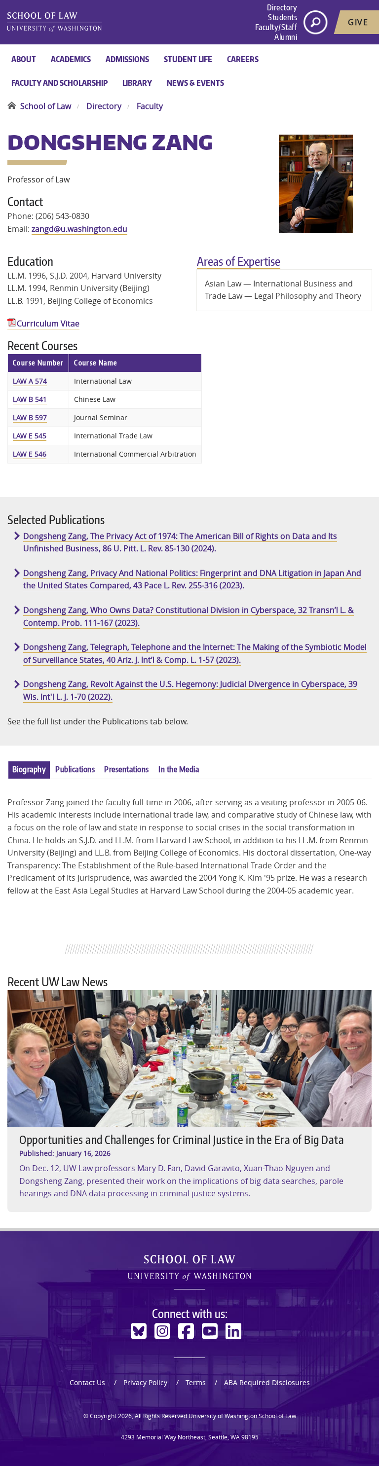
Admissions (127, 59)
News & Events (195, 83)
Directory (282, 7)
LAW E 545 (29, 435)
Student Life (188, 59)
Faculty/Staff (276, 27)
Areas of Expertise (238, 260)
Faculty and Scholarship (59, 83)
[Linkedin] (233, 1331)
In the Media (178, 769)
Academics (71, 59)
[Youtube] (210, 1331)
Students (282, 17)
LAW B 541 (30, 399)
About (23, 59)
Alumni (285, 37)
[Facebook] (186, 1331)
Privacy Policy (145, 1382)
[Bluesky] (139, 1331)
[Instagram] (162, 1331)
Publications (75, 769)
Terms (196, 1382)
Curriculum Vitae (48, 323)
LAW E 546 (29, 454)
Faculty (150, 106)
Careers (243, 59)
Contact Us (87, 1382)
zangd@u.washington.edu (79, 228)
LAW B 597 (30, 417)
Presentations (126, 769)
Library (137, 83)
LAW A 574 (30, 381)
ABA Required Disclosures (267, 1382)
